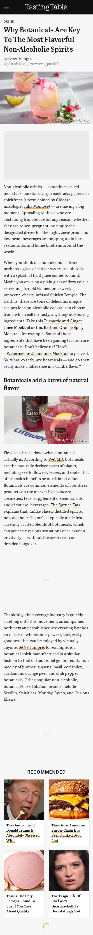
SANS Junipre (31, 647)
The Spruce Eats (65, 504)
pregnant (40, 225)
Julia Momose (36, 206)
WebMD (55, 459)
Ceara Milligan (20, 58)
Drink (9, 21)
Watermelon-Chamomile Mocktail (37, 353)
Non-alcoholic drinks (23, 186)
